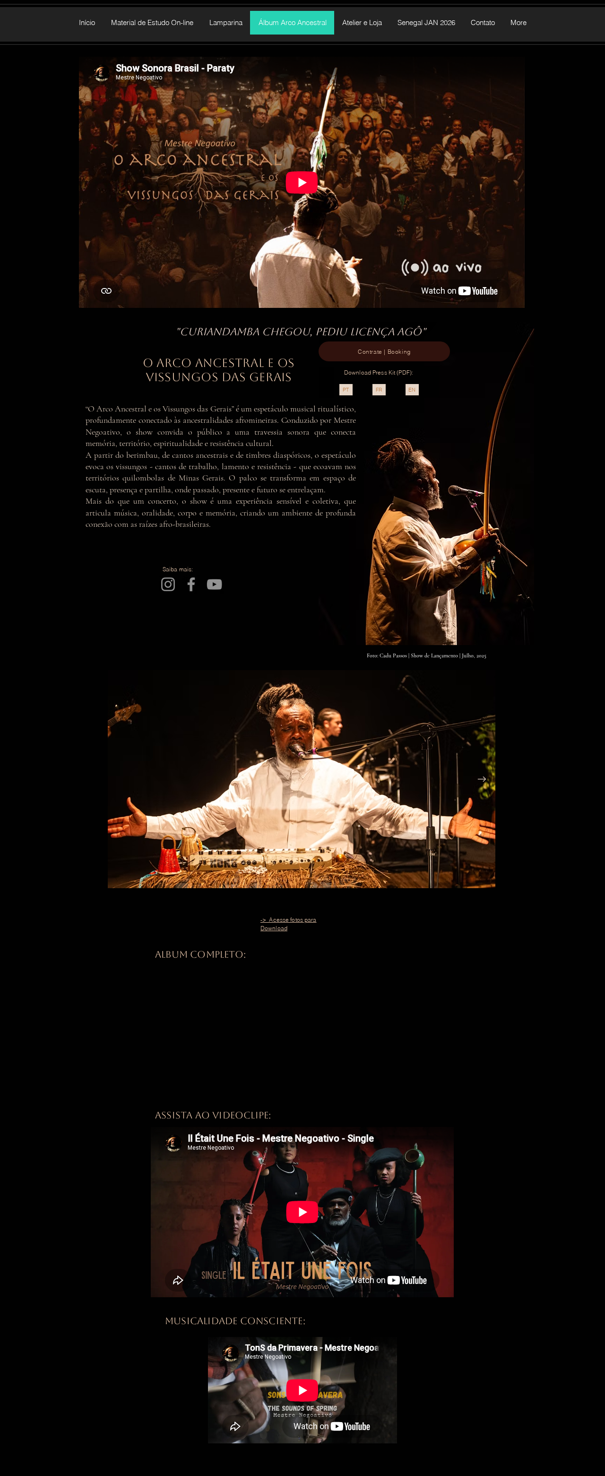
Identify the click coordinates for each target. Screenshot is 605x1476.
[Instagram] (168, 584)
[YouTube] (214, 584)
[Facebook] (191, 584)
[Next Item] (481, 779)
